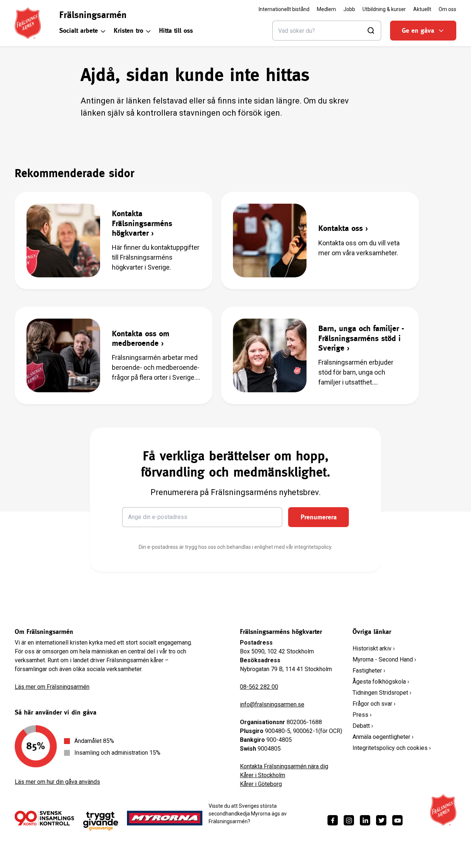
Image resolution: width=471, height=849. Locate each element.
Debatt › (363, 725)
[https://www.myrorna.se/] (165, 818)
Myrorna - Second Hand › (384, 659)
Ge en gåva (418, 30)
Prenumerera (319, 517)
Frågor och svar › (374, 703)
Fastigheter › (369, 670)
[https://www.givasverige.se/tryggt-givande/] (100, 821)
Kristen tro (128, 30)
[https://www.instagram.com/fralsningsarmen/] (349, 820)
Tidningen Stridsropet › (382, 692)
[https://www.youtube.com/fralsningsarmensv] (397, 820)
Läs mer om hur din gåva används (57, 781)
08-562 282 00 (259, 686)
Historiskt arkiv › (374, 648)
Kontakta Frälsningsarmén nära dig (284, 766)
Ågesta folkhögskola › (381, 681)
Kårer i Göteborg (261, 783)
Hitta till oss (176, 30)
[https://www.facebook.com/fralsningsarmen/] (332, 820)
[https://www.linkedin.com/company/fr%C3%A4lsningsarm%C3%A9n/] (365, 820)
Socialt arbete (78, 30)
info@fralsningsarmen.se (272, 704)
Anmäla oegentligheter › (383, 736)
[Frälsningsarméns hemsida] (28, 23)
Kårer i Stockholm (262, 775)
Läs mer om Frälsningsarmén (52, 686)
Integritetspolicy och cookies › (392, 747)
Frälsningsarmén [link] (93, 14)
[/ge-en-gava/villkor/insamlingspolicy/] (44, 818)
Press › (362, 714)
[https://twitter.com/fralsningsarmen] (381, 820)
